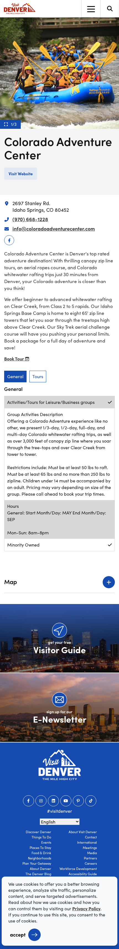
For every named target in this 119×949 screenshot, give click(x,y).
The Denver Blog (38, 874)
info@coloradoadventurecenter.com (53, 228)
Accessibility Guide (83, 874)
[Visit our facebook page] (28, 800)
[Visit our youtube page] (65, 800)
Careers (91, 863)
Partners (90, 858)
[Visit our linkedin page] (53, 800)
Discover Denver (38, 832)
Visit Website (21, 173)
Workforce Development (78, 868)
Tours (37, 376)
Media (92, 853)
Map (10, 581)
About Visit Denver (83, 832)
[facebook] (9, 240)
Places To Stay (40, 847)
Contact (91, 837)
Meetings (90, 847)
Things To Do (41, 837)
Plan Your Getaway (36, 863)
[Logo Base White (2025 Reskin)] (59, 765)
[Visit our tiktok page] (90, 800)
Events (46, 842)
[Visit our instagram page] (40, 800)
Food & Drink (41, 853)
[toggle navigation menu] (90, 8)
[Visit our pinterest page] (78, 800)
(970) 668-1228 (30, 219)
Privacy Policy (86, 908)
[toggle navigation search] (109, 8)
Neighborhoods (39, 858)
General (15, 376)
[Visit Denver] (19, 8)
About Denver (40, 868)
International (87, 842)
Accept (17, 934)
